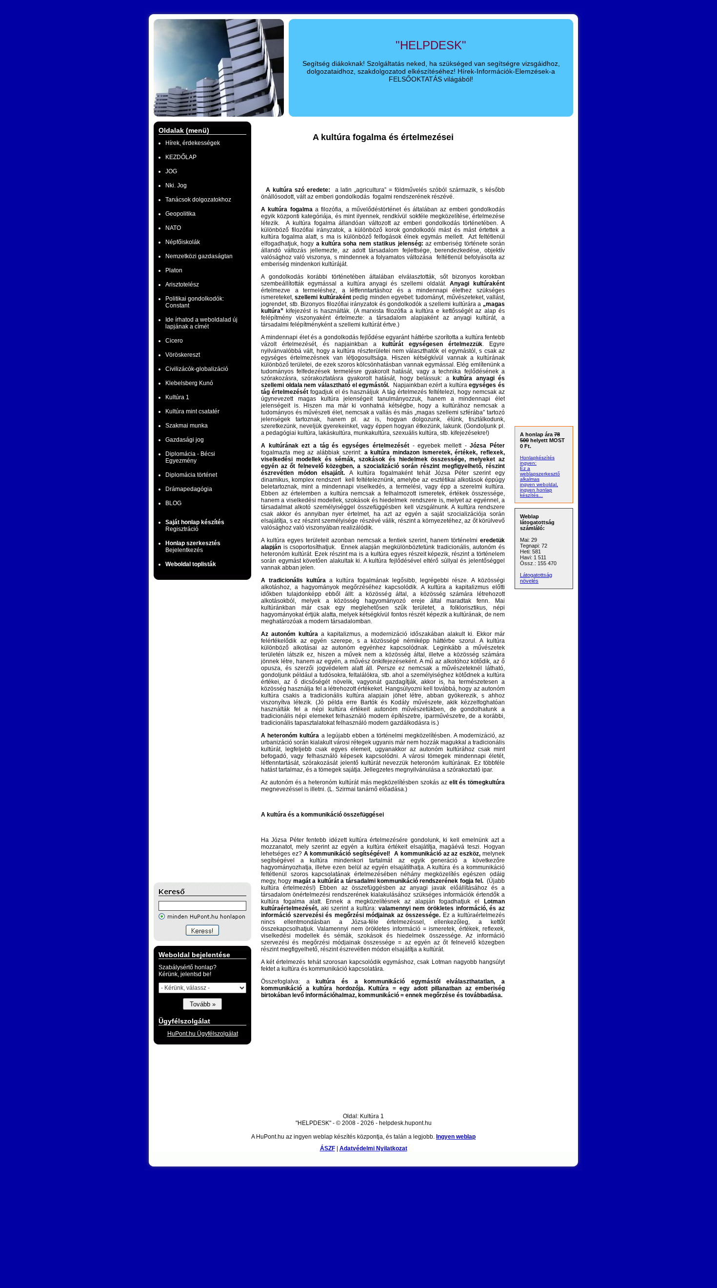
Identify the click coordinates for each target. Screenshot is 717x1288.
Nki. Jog (176, 185)
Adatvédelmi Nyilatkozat (373, 1148)
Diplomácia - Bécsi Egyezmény (190, 457)
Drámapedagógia (188, 489)
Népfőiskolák (182, 242)
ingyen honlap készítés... (536, 492)
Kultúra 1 (177, 397)
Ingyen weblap (456, 1136)
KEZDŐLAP (181, 157)
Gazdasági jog (184, 439)
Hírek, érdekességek (192, 143)
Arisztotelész (182, 284)
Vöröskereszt (182, 354)
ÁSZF (327, 1148)
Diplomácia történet (191, 474)
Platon (173, 270)
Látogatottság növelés (536, 578)
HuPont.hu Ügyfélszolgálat (202, 1033)
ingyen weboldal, (539, 484)
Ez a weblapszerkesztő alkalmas (540, 474)
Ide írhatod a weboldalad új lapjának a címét (201, 323)
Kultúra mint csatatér (192, 411)
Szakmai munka (186, 425)
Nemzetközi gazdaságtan (199, 256)
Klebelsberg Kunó (189, 383)
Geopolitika (180, 213)
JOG (171, 171)
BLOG (173, 503)
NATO (173, 228)
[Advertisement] (193, 731)
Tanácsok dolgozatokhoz (198, 199)
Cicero (174, 340)
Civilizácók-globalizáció (196, 369)
